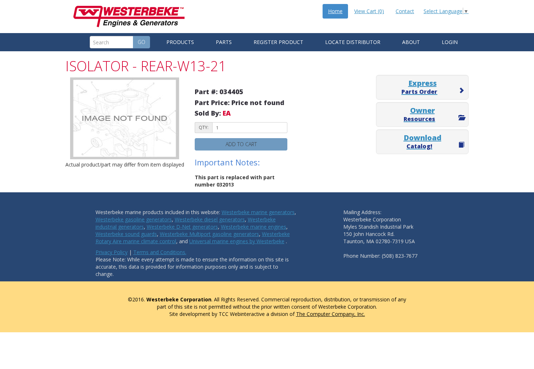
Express (419, 87)
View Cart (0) (369, 11)
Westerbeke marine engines (253, 226)
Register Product (278, 42)
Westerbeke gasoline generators (134, 219)
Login (450, 42)
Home (335, 11)
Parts (224, 42)
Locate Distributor (352, 42)
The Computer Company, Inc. (330, 313)
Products (180, 42)
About (411, 42)
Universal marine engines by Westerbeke (236, 241)
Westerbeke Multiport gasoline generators (209, 233)
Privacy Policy (112, 252)
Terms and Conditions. (159, 252)
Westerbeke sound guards (126, 233)
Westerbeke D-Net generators (182, 226)
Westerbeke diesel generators (210, 219)
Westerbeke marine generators (258, 212)
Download (422, 141)
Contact (405, 11)
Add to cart (241, 144)
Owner (419, 114)
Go (141, 42)
